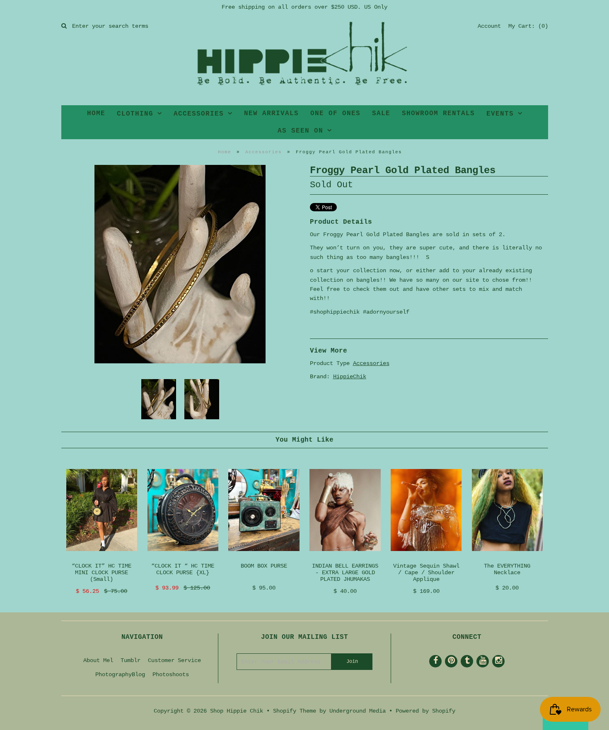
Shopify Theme (294, 711)
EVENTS (500, 114)
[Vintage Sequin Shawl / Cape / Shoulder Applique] (426, 557)
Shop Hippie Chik (236, 711)
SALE (381, 113)
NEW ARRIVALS (271, 113)
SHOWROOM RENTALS (438, 113)
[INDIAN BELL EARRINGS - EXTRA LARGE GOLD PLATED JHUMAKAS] (344, 557)
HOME (96, 113)
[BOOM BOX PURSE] (263, 557)
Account (489, 26)
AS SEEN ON (300, 131)
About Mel (98, 660)
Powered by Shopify (425, 711)
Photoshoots (170, 674)
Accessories (263, 152)
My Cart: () (528, 26)
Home (224, 152)
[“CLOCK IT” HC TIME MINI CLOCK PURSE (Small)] (101, 557)
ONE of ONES (335, 113)
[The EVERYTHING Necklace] (507, 557)
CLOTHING (135, 114)
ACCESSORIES (199, 114)
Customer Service (174, 660)
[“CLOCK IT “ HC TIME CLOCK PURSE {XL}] (182, 557)
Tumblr (130, 660)
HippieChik (349, 376)
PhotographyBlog (120, 674)
